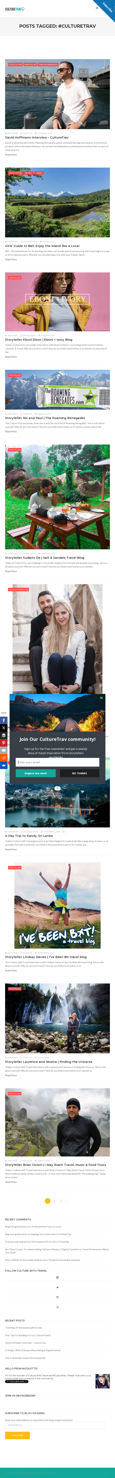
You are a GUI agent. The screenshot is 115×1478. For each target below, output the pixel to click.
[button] (57, 739)
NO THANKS (79, 773)
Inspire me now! (36, 773)
